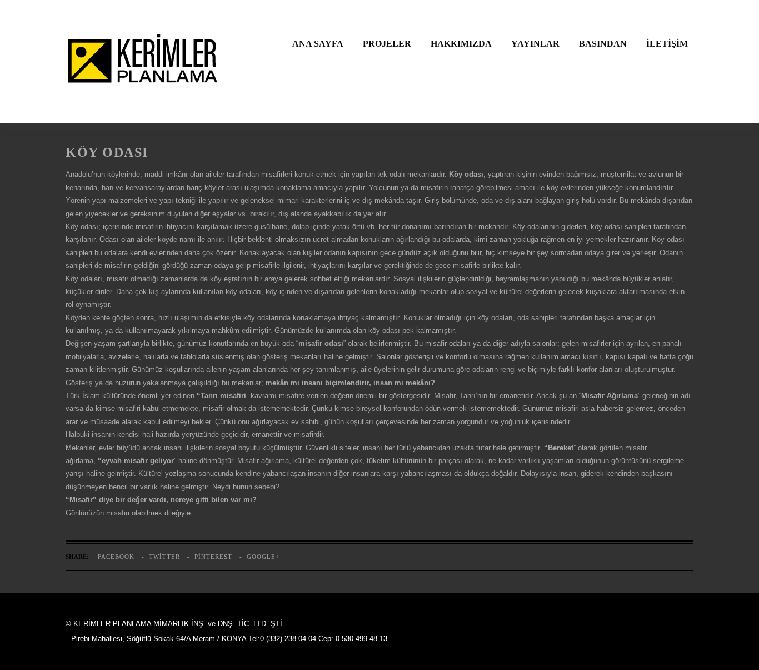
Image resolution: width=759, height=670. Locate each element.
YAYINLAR (535, 43)
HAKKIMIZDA (461, 43)
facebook (116, 556)
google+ (263, 556)
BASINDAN (603, 43)
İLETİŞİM (667, 43)
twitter (164, 556)
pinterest (213, 556)
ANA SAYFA (317, 43)
